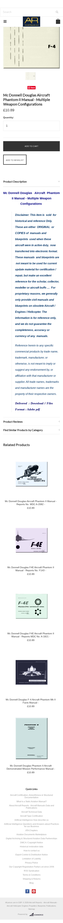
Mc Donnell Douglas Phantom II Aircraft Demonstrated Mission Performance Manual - (31, 767)
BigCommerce (37, 914)
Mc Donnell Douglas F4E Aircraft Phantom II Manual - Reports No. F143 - (30, 569)
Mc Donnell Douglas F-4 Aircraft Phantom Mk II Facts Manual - (31, 701)
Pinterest (34, 891)
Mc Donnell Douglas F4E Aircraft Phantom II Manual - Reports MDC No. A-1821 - (30, 635)
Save (33, 87)
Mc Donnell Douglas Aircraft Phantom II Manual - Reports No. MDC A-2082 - (31, 503)
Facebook (27, 891)
